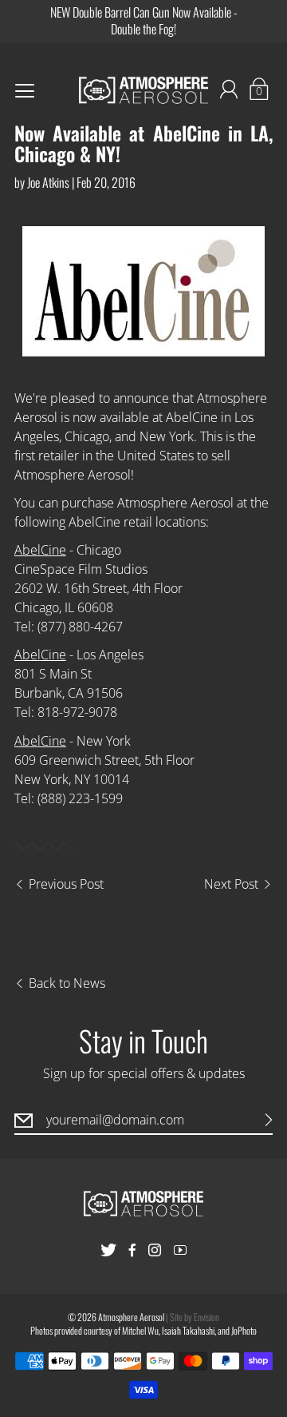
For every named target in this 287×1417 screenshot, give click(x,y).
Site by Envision (194, 1316)
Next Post (231, 884)
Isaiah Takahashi (188, 1330)
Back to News (67, 983)
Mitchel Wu (140, 1330)
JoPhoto (244, 1330)
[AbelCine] (143, 291)
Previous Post (66, 884)
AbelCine (40, 550)
